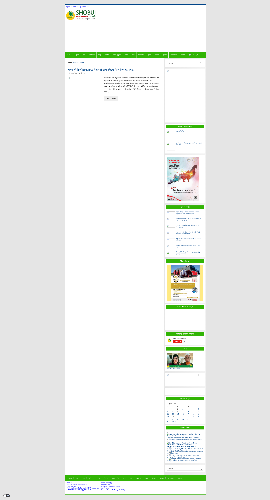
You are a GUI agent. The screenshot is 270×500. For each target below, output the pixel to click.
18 (193, 414)
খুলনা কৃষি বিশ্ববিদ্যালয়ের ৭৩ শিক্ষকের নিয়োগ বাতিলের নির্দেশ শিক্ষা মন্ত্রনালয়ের (101, 70)
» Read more (110, 99)
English (69, 55)
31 (188, 419)
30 (183, 419)
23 (183, 417)
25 (193, 417)
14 (173, 414)
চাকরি (133, 55)
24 (188, 417)
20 (168, 417)
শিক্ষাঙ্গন (107, 55)
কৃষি (84, 55)
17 (188, 414)
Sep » (173, 421)
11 (193, 411)
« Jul (168, 421)
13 (168, 414)
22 (178, 417)
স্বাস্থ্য (149, 55)
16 (183, 414)
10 (188, 411)
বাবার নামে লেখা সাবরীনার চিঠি (174, 368)
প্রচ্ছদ (77, 55)
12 (199, 411)
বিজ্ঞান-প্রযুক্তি (117, 55)
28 (173, 419)
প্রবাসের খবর (173, 55)
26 (199, 417)
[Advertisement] (135, 36)
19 (199, 414)
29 (178, 419)
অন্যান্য (183, 55)
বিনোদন (157, 55)
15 (178, 414)
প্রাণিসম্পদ (91, 55)
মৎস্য (99, 55)
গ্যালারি (165, 55)
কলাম (126, 55)
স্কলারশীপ (141, 55)
